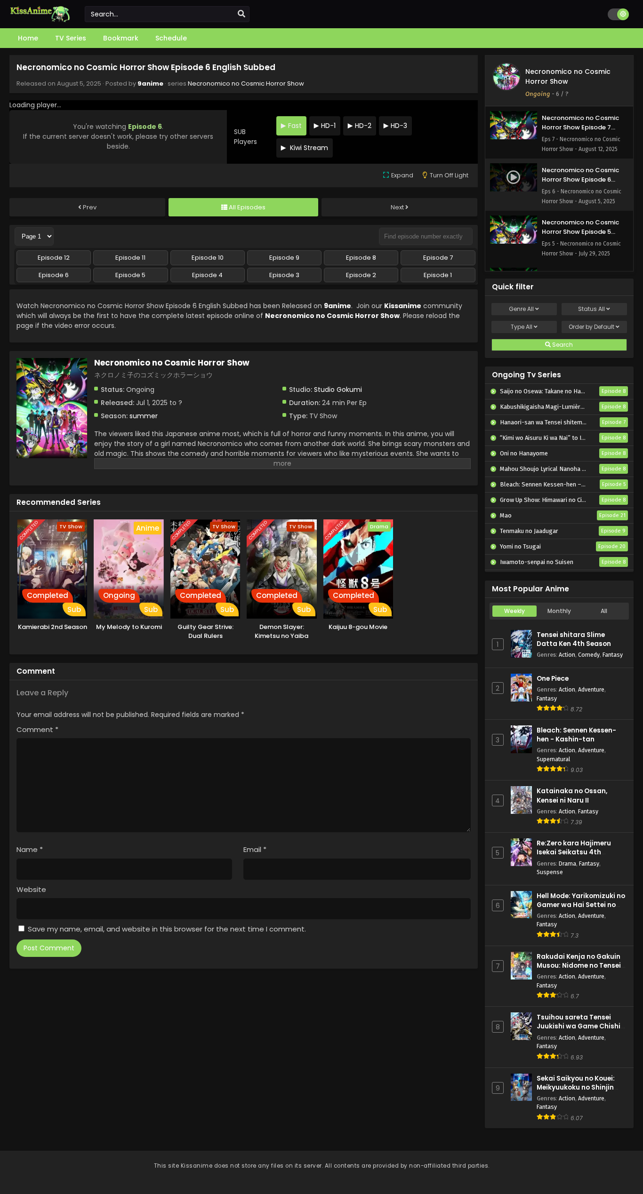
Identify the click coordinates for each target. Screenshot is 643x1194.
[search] (241, 14)
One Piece (553, 678)
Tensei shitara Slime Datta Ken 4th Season (574, 639)
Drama (567, 863)
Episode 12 (54, 257)
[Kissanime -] (40, 19)
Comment (37, 729)
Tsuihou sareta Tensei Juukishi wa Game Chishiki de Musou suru (581, 1026)
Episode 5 (130, 275)
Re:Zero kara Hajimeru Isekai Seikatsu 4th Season (574, 852)
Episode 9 (284, 257)
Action (567, 654)
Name (29, 849)
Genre (521, 309)
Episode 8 (361, 257)
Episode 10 (208, 257)
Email (254, 849)
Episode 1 (438, 275)
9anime (150, 83)
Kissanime (402, 305)
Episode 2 (361, 275)
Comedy (589, 654)
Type (521, 327)
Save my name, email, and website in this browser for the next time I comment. (167, 929)
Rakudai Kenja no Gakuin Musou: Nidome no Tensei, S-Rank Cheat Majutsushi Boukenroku (580, 970)
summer (143, 416)
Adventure (591, 689)
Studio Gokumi (338, 389)
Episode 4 (207, 275)
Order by (591, 327)
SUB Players (245, 136)
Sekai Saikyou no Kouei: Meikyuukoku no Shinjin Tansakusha (576, 1087)
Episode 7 (438, 257)
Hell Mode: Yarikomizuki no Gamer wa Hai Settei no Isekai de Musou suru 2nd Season (581, 910)
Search (562, 345)
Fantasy (613, 654)
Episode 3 (284, 275)
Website (31, 889)
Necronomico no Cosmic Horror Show (246, 83)
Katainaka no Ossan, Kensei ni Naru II (572, 795)
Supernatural (553, 759)
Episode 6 (54, 275)
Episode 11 (130, 257)
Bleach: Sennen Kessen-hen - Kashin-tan (576, 735)
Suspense (550, 872)
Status (591, 309)
